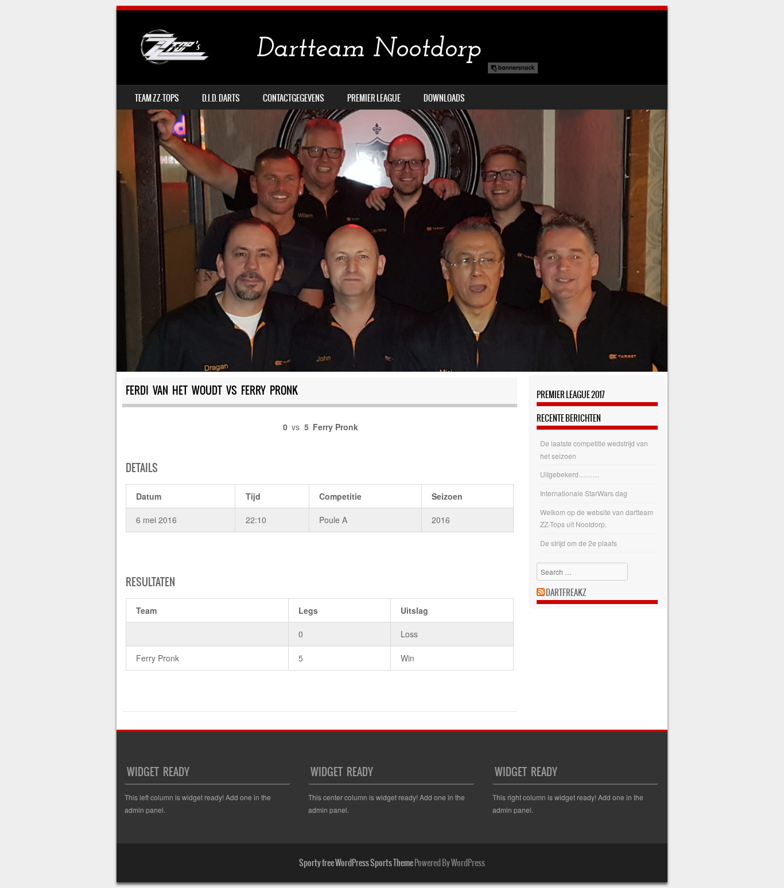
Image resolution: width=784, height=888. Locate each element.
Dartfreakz (566, 592)
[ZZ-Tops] (329, 47)
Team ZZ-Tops (157, 98)
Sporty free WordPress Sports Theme (356, 862)
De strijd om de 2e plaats (578, 543)
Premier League (374, 98)
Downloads (444, 98)
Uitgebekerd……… (569, 474)
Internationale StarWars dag (583, 493)
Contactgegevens (293, 98)
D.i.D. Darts (221, 98)
